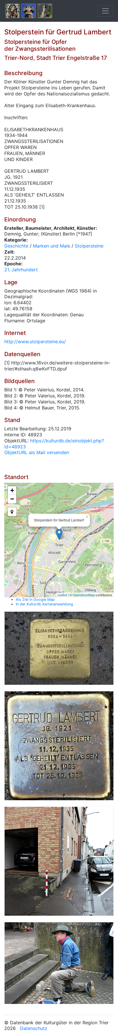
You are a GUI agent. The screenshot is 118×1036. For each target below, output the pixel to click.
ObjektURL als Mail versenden (36, 452)
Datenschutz (33, 1028)
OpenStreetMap (84, 594)
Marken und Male (51, 246)
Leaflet (62, 594)
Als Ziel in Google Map (35, 599)
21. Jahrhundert (21, 269)
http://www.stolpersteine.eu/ (35, 341)
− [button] (12, 499)
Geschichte (16, 246)
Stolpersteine (89, 246)
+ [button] (12, 490)
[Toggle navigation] (105, 11)
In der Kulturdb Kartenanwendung (44, 604)
